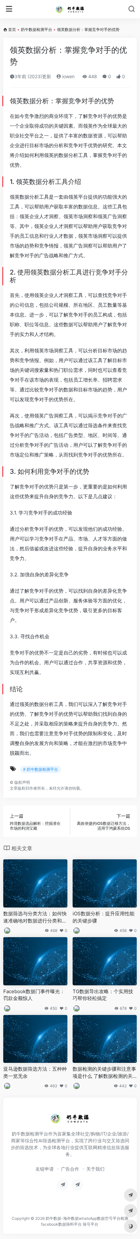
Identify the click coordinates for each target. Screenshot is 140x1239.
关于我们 (95, 1169)
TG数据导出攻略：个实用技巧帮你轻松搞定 (103, 994)
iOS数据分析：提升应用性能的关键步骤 (103, 916)
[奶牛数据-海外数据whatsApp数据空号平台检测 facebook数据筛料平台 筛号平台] (70, 9)
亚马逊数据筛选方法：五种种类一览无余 (35, 1072)
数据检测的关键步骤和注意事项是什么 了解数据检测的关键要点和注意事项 (104, 1072)
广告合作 (70, 1169)
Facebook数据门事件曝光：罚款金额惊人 (34, 994)
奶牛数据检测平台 (36, 29)
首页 (12, 29)
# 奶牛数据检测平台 (40, 769)
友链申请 (44, 1169)
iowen (68, 76)
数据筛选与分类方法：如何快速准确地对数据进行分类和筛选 (35, 917)
